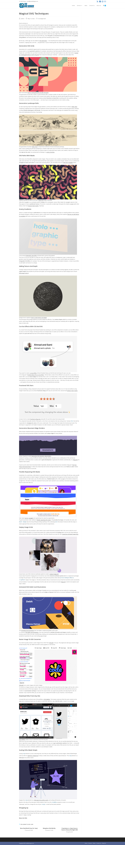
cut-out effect (33, 373)
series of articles (50, 152)
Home (86, 843)
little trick (41, 200)
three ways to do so (24, 273)
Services (90, 843)
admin (22, 18)
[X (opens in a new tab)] (97, 1)
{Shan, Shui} (34, 146)
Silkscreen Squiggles (68, 162)
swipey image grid (54, 574)
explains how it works (72, 390)
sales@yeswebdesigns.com (32, 1)
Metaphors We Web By (49, 828)
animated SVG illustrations (27, 630)
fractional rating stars (35, 419)
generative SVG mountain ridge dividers (41, 456)
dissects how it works (33, 205)
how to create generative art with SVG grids (37, 92)
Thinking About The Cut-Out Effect (35, 375)
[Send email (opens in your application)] (105, 1)
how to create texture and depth (39, 317)
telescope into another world (41, 800)
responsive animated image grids (70, 534)
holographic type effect (31, 255)
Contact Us (99, 843)
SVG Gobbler (47, 699)
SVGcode (51, 642)
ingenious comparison (32, 755)
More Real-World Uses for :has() (29, 828)
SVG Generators (43, 40)
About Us (104, 843)
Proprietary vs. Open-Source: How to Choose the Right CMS (69, 829)
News (94, 843)
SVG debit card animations (32, 632)
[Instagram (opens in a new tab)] (102, 1)
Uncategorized (42, 18)
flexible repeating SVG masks (44, 520)
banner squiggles (29, 518)
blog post (75, 459)
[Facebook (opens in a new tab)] (100, 1)
